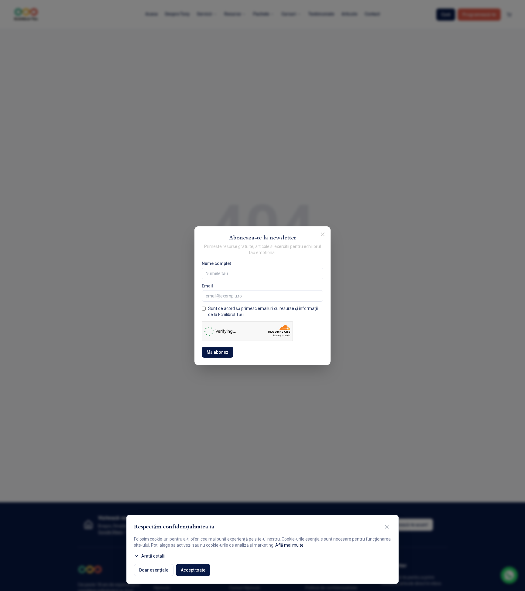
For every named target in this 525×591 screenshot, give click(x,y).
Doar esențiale (153, 570)
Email (207, 285)
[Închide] (387, 527)
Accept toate (193, 570)
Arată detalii (153, 556)
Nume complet (216, 263)
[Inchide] (322, 234)
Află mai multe (289, 545)
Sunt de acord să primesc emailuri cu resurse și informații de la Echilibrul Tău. (263, 311)
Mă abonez (217, 352)
